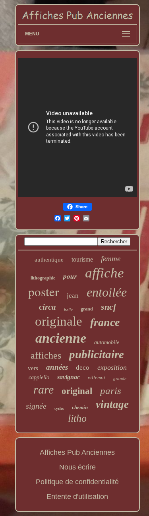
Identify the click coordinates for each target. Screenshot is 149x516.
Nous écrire (77, 467)
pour (70, 276)
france (105, 322)
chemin (80, 407)
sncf (108, 307)
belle (68, 309)
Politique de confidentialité (77, 482)
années (57, 367)
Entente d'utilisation (77, 496)
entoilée (107, 292)
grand (87, 309)
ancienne (60, 338)
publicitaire (96, 354)
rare (43, 389)
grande (119, 378)
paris (110, 390)
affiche (104, 273)
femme (110, 258)
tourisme (82, 259)
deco (82, 367)
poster (43, 291)
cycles (59, 408)
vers (33, 368)
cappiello (39, 377)
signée (36, 406)
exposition (112, 367)
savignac (68, 377)
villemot (96, 377)
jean (73, 295)
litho (77, 418)
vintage (112, 404)
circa (47, 307)
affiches (46, 355)
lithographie (43, 278)
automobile (106, 342)
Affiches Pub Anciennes (77, 452)
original (77, 391)
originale (58, 321)
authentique (49, 259)
